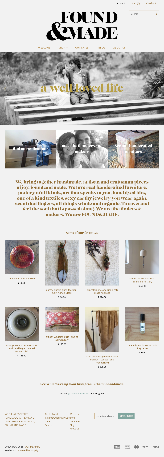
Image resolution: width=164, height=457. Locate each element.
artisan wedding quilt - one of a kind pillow (62, 338)
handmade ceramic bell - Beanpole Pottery (142, 280)
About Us (119, 47)
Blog (101, 47)
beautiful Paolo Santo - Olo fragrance (142, 347)
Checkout (151, 3)
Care (47, 421)
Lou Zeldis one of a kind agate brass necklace (102, 291)
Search (48, 425)
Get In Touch (51, 414)
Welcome (44, 47)
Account (120, 3)
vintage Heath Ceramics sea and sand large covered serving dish (21, 348)
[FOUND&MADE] (82, 26)
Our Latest (82, 47)
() (136, 3)
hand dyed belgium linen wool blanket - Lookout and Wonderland (102, 359)
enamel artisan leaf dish (22, 278)
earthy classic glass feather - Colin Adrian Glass (62, 291)
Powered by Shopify (27, 450)
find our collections (31, 149)
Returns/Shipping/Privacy (58, 417)
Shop (62, 47)
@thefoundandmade (78, 393)
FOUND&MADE (32, 446)
